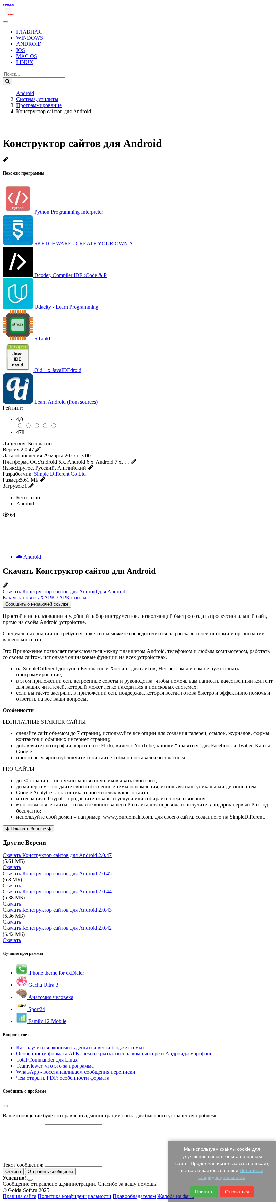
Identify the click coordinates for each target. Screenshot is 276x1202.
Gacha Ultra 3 (42, 985)
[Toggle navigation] (5, 22)
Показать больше (28, 828)
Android (31, 557)
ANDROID (29, 44)
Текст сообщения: (23, 1165)
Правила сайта (19, 1196)
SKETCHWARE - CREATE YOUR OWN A (83, 243)
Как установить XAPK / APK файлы (45, 597)
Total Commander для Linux (47, 1060)
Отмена (13, 1171)
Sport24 (36, 1009)
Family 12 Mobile (46, 1021)
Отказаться (237, 1191)
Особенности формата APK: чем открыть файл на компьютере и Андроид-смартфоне (114, 1053)
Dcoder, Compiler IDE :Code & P (70, 275)
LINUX (24, 62)
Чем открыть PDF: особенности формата (62, 1078)
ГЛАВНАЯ (29, 32)
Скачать (12, 867)
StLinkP (43, 338)
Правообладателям (134, 1196)
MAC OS (26, 56)
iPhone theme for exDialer (55, 973)
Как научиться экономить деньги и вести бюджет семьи (80, 1047)
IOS (20, 50)
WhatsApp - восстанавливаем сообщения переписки (75, 1072)
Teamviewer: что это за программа (55, 1066)
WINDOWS (29, 38)
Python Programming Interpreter (68, 212)
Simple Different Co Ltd (60, 474)
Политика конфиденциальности (74, 1196)
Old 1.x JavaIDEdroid (57, 370)
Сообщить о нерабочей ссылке (36, 604)
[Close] (5, 1106)
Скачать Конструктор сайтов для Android (57, 855)
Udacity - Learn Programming (66, 307)
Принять (204, 1191)
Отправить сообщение (50, 1171)
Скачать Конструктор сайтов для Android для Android (64, 591)
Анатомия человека (50, 997)
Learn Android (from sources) (66, 402)
